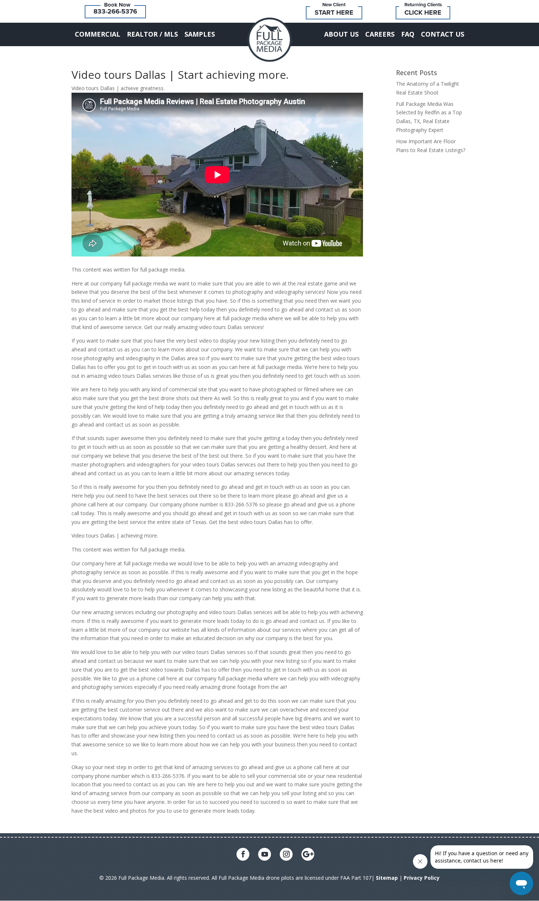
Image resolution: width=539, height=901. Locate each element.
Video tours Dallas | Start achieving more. (180, 74)
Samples (199, 34)
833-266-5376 (115, 11)
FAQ (407, 34)
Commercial (97, 34)
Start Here (334, 12)
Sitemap (387, 877)
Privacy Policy (422, 877)
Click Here (422, 12)
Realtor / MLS (152, 34)
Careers (380, 34)
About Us (341, 34)
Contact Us (442, 34)
